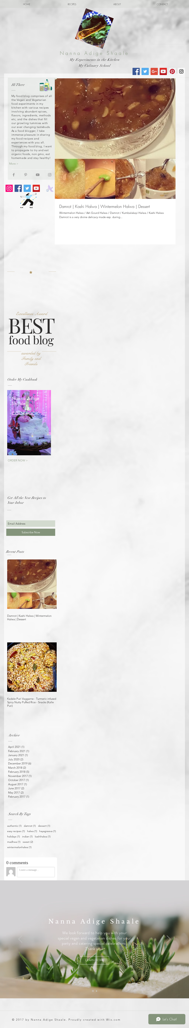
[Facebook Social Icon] (136, 71)
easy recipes (16, 831)
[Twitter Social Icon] (145, 71)
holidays (13, 836)
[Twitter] (27, 188)
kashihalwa (43, 836)
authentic (14, 825)
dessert (44, 825)
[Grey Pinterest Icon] (25, 175)
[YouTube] (36, 188)
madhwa (13, 841)
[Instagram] (9, 188)
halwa (32, 831)
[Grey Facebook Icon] (13, 175)
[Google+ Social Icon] (154, 71)
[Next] (169, 939)
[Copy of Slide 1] (96, 991)
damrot (30, 825)
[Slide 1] (92, 991)
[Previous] (20, 939)
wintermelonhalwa (19, 847)
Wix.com (113, 1019)
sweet (28, 841)
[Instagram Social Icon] (181, 71)
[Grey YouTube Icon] (37, 175)
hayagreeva (47, 831)
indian (27, 836)
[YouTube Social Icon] (163, 71)
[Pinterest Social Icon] (172, 71)
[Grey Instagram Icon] (49, 175)
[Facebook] (18, 188)
